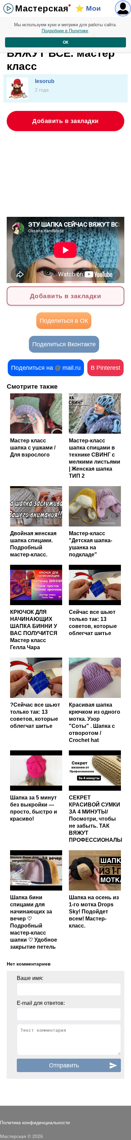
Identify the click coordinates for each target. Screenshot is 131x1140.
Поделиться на (46, 367)
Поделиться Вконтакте (64, 344)
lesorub (44, 81)
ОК (65, 42)
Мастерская (42, 8)
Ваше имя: (30, 978)
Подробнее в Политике (65, 30)
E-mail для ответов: (41, 1003)
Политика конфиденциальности (35, 1122)
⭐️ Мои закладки (91, 10)
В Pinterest (105, 367)
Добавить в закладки (65, 121)
